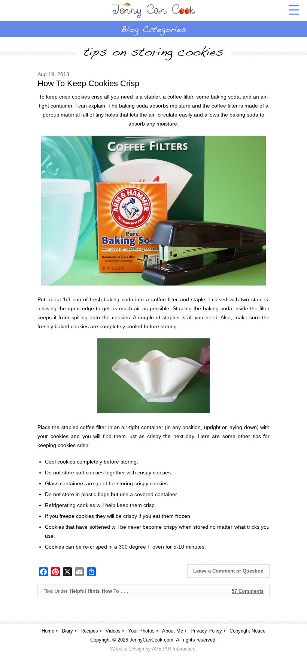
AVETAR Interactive (173, 649)
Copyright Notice (247, 631)
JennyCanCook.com (151, 640)
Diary (67, 631)
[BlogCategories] (153, 29)
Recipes (89, 631)
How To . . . (115, 591)
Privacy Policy (206, 631)
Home (48, 631)
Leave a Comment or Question (228, 571)
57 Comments (248, 591)
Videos (113, 631)
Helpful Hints (85, 591)
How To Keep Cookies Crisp (88, 83)
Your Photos (141, 631)
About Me (172, 631)
